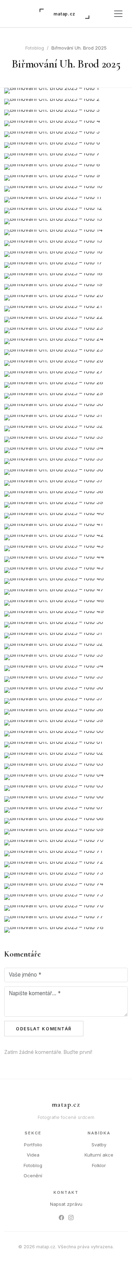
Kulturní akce (98, 1155)
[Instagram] (71, 1217)
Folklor (99, 1165)
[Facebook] (61, 1217)
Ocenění (33, 1175)
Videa (33, 1155)
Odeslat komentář (44, 1028)
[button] (66, 91)
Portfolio (33, 1144)
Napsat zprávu (66, 1204)
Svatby (99, 1144)
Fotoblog (34, 48)
